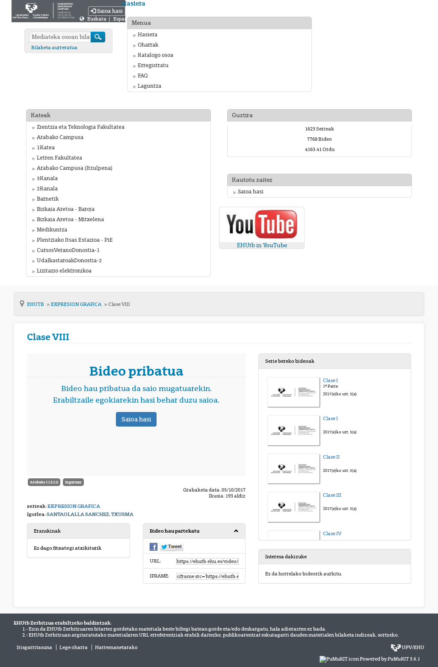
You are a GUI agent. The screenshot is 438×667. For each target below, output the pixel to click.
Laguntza (149, 86)
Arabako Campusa (60, 137)
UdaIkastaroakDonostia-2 (69, 261)
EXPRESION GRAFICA (76, 304)
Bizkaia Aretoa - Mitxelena (70, 219)
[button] (194, 531)
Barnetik (48, 199)
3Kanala (47, 178)
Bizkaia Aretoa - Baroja (66, 209)
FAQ (143, 76)
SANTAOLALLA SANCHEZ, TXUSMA (90, 514)
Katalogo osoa (155, 55)
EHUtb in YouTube (262, 245)
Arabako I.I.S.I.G (44, 482)
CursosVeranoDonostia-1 (68, 250)
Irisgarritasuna (34, 647)
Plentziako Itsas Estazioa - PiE (75, 240)
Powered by (390, 659)
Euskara (97, 19)
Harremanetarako (116, 647)
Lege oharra (73, 647)
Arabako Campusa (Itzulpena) (74, 168)
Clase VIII (119, 304)
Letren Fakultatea (59, 158)
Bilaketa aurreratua (54, 47)
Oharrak (148, 45)
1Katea (46, 148)
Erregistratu (153, 65)
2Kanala (47, 189)
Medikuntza (52, 230)
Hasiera (147, 35)
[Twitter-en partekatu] (171, 547)
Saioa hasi (109, 11)
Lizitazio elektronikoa (64, 271)
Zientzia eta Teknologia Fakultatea (80, 127)
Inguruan (73, 482)
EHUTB (36, 304)
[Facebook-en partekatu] (153, 546)
